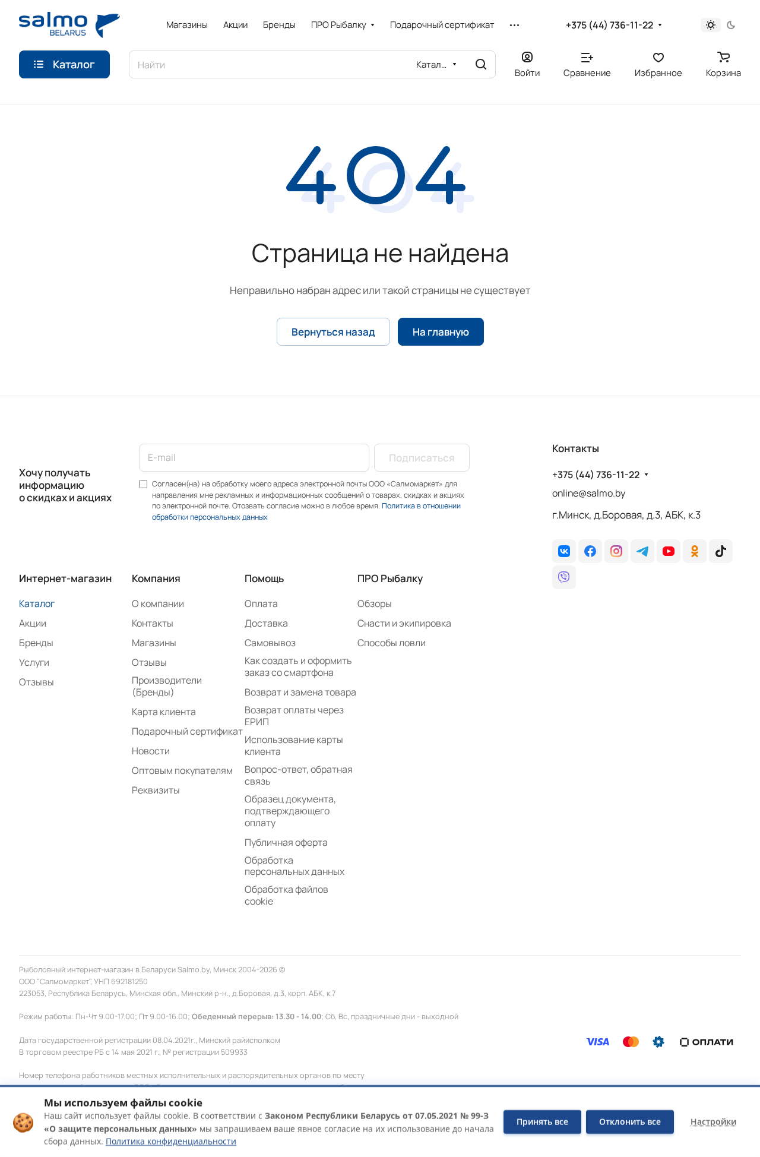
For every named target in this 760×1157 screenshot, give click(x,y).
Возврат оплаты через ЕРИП (294, 715)
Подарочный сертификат (187, 731)
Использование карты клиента (294, 745)
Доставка (266, 623)
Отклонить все (630, 1121)
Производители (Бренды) (167, 686)
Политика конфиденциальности (171, 1141)
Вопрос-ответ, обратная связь (299, 775)
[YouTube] (668, 551)
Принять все (542, 1121)
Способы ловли (391, 642)
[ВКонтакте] (564, 551)
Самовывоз (270, 642)
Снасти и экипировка (404, 623)
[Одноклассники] (695, 551)
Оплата (261, 603)
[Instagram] (616, 551)
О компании (158, 603)
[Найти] (481, 64)
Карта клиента (164, 711)
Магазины (154, 642)
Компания (156, 578)
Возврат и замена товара (300, 691)
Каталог (37, 603)
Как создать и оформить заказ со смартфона (298, 666)
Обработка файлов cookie (286, 895)
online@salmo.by (588, 493)
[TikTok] (721, 551)
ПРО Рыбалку (390, 578)
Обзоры (374, 603)
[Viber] (564, 577)
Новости (151, 750)
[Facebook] (590, 551)
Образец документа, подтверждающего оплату (290, 810)
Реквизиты (156, 789)
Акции (32, 623)
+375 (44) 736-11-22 (609, 25)
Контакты (152, 623)
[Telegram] (642, 551)
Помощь (264, 578)
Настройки (713, 1121)
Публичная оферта (286, 842)
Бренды (36, 642)
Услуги (34, 662)
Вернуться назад (333, 332)
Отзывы (36, 681)
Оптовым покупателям (182, 770)
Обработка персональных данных (294, 865)
